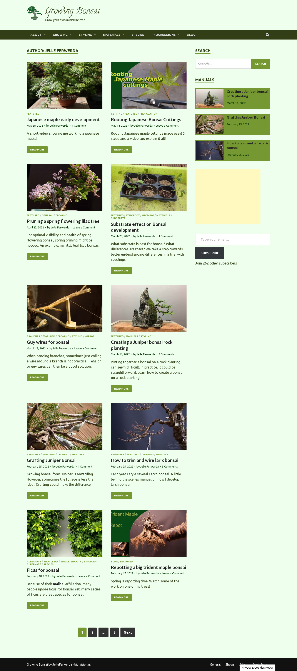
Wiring (89, 336)
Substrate (118, 218)
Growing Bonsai (72, 11)
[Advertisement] (227, 196)
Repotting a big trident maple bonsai (148, 567)
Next (128, 632)
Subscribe (209, 253)
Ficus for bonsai (43, 570)
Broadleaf (50, 561)
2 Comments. (167, 354)
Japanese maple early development (63, 119)
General (47, 215)
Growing (60, 34)
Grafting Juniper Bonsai (51, 460)
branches (33, 336)
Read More (37, 149)
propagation (148, 113)
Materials (111, 34)
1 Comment (79, 125)
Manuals (132, 336)
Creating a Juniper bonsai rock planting (247, 93)
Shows (230, 664)
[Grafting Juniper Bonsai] (64, 427)
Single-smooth (71, 561)
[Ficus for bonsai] (64, 534)
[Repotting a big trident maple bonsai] (149, 534)
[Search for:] (232, 64)
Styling (85, 34)
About (36, 34)
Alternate (34, 561)
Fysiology (133, 215)
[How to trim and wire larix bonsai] (149, 427)
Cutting (116, 113)
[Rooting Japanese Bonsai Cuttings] (149, 86)
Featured (33, 113)
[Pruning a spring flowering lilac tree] (64, 188)
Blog (191, 34)
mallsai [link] (58, 584)
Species (138, 34)
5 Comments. (170, 466)
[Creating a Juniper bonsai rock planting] (149, 309)
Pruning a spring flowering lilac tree (63, 221)
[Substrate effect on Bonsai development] (149, 188)
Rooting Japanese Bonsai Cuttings (146, 119)
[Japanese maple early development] (64, 86)
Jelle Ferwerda (59, 125)
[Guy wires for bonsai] (64, 309)
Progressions (164, 34)
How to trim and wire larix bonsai (144, 460)
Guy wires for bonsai (48, 342)
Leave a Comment (167, 125)
